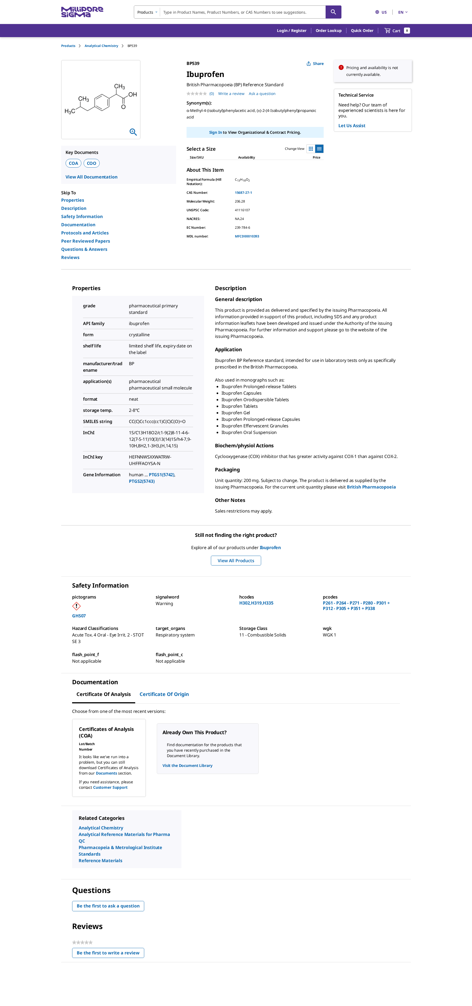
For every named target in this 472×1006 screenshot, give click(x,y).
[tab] (73, 45)
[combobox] (237, 12)
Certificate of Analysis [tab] (103, 694)
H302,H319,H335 (256, 603)
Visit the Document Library (187, 765)
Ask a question (262, 93)
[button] (291, 30)
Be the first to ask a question (108, 906)
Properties (72, 200)
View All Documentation (91, 177)
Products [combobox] (145, 12)
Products (68, 45)
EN (400, 12)
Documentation (78, 225)
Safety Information (82, 216)
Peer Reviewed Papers (85, 241)
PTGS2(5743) (141, 481)
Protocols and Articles (85, 233)
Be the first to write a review (110, 954)
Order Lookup (329, 30)
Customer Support (110, 787)
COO (92, 163)
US (384, 12)
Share (318, 63)
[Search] (333, 12)
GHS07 (79, 616)
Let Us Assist (351, 125)
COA (73, 163)
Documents (106, 773)
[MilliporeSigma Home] (82, 12)
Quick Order (362, 30)
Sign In (215, 132)
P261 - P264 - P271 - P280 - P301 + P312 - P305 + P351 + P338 (356, 605)
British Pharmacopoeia (371, 487)
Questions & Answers (84, 249)
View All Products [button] (236, 561)
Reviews (70, 257)
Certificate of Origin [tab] (164, 694)
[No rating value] (198, 93)
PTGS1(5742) (161, 475)
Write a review (231, 93)
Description (73, 208)
